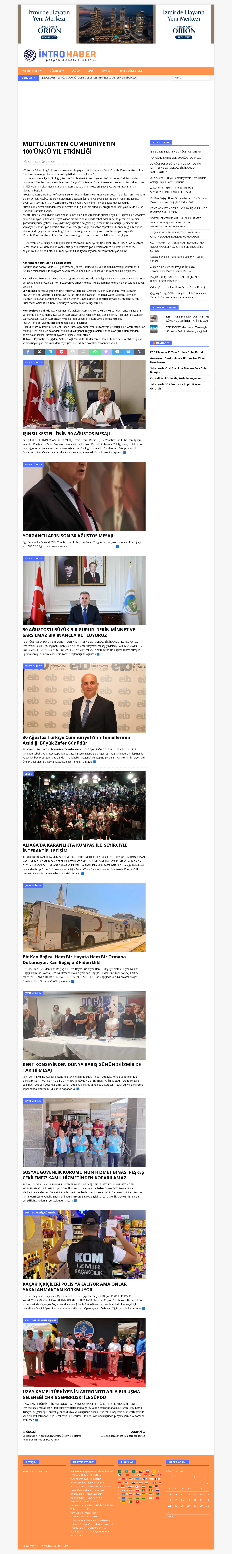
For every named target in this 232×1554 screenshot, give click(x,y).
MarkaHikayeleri (104, 1524)
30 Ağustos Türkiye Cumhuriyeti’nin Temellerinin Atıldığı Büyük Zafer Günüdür (76, 740)
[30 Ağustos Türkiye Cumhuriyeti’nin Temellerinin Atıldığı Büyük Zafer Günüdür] (84, 698)
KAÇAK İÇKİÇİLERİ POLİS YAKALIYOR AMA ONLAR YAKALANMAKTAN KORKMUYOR (75, 1287)
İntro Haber (30, 71)
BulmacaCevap (79, 1486)
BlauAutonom (95, 1497)
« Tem (169, 1516)
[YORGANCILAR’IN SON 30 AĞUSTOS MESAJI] (84, 496)
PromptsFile (86, 1524)
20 (188, 1500)
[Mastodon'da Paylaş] (106, 352)
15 (201, 1494)
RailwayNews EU (80, 1531)
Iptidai (74, 1524)
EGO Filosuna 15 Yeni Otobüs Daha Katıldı (177, 352)
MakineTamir (78, 1516)
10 (169, 1494)
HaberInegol (77, 1535)
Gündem (55, 71)
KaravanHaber (79, 1505)
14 (195, 1494)
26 (182, 1505)
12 (182, 1494)
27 (188, 1505)
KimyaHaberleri (96, 1482)
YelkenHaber (78, 1509)
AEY (91, 1486)
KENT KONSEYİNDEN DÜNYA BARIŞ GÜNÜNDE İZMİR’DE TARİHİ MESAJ (82, 1067)
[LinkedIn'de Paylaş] (50, 352)
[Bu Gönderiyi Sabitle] (61, 352)
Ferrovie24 (95, 1505)
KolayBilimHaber (100, 1531)
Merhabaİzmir (91, 1501)
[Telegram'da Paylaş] (117, 352)
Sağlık (75, 71)
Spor (91, 71)
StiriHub (107, 1505)
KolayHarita (77, 1520)
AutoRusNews (100, 1520)
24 (169, 1505)
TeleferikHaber (105, 1471)
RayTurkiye (77, 1512)
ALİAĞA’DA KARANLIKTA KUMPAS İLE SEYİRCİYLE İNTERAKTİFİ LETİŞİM (76, 848)
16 (207, 1494)
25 (176, 1505)
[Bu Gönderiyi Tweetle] (39, 352)
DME (88, 1520)
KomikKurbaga (95, 1516)
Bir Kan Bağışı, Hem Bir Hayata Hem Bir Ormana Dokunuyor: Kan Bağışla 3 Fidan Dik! (74, 959)
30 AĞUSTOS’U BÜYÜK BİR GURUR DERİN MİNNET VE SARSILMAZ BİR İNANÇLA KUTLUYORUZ (79, 632)
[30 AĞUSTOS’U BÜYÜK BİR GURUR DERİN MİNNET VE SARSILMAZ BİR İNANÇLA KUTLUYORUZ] (84, 590)
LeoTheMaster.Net (97, 1528)
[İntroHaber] (116, 41)
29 (201, 1505)
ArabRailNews (78, 1482)
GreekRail (76, 1501)
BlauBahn (95, 1478)
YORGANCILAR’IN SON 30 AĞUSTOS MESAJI (68, 536)
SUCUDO (76, 1471)
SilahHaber (78, 1528)
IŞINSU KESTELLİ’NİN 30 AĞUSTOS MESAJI (66, 433)
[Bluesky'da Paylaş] (128, 352)
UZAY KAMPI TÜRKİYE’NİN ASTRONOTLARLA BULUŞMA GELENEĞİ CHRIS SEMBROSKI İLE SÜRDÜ (81, 1394)
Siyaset (107, 71)
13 (188, 1494)
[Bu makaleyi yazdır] (83, 352)
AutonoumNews (79, 1478)
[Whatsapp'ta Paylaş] (94, 352)
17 (169, 1500)
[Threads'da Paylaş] (139, 352)
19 (182, 1500)
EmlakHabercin (94, 1490)
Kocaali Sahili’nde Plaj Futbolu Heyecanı (175, 378)
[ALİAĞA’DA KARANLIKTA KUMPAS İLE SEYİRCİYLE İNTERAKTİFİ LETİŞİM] (84, 805)
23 (207, 1500)
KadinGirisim (77, 1493)
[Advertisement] (116, 112)
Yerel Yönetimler (132, 71)
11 (176, 1494)
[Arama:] (191, 77)
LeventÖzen (77, 1490)
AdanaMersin (78, 1497)
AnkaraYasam (94, 1493)
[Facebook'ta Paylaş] (28, 352)
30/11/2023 (34, 161)
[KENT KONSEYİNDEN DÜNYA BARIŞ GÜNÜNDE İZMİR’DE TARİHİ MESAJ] (84, 1025)
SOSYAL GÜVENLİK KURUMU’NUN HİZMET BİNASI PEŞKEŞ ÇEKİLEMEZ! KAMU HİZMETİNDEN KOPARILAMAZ (83, 1175)
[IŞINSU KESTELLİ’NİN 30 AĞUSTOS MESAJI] (84, 394)
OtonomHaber (80, 1475)
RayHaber (162, 343)
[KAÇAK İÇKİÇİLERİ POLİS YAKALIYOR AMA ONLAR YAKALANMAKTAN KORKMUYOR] (84, 1244)
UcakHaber (91, 1512)
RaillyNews (96, 1475)
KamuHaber (93, 1509)
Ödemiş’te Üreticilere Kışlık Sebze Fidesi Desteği (178, 287)
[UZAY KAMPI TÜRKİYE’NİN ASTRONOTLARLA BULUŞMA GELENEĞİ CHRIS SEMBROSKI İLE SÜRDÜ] (84, 1352)
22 (201, 1500)
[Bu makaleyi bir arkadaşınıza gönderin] (72, 352)
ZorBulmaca (102, 1486)
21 (195, 1500)
